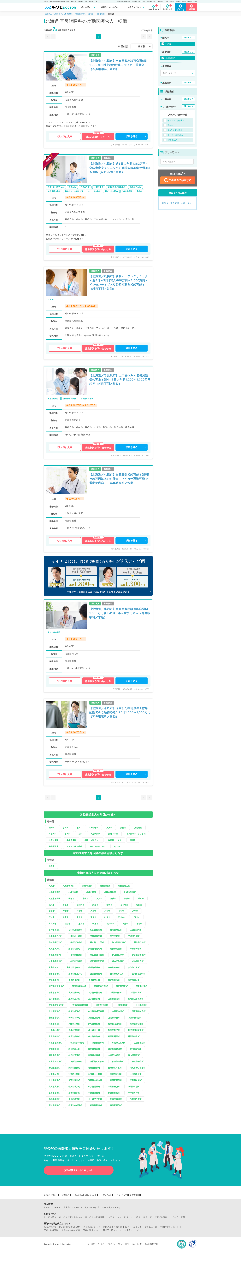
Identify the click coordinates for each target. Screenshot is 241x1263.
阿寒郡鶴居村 (116, 1099)
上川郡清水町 (54, 1080)
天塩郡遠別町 (54, 1024)
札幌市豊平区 (54, 892)
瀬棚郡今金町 (74, 948)
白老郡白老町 (114, 1055)
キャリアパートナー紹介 (128, 1217)
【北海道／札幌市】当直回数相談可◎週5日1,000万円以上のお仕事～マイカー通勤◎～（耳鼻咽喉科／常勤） (118, 65)
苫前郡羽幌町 (114, 1017)
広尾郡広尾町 (54, 1086)
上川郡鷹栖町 (74, 992)
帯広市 (141, 898)
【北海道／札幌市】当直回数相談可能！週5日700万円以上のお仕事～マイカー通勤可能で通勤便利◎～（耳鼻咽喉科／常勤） (119, 479)
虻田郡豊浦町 (74, 1055)
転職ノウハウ (50, 1227)
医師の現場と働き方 (112, 1227)
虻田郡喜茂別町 (55, 961)
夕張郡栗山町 (94, 980)
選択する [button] (187, 37)
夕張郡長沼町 (74, 980)
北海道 (90, 14)
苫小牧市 (124, 905)
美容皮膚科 (71, 840)
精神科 (52, 827)
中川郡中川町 (118, 1011)
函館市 (71, 898)
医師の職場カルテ (91, 1230)
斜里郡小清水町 (55, 1042)
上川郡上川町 (74, 999)
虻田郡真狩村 (118, 955)
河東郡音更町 (54, 1074)
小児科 (65, 827)
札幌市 (52, 886)
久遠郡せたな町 (95, 948)
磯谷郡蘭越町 (76, 955)
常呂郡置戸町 (98, 1042)
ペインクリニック (98, 846)
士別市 (121, 911)
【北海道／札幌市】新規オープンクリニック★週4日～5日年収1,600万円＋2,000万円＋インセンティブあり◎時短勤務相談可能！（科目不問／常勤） (118, 282)
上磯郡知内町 (136, 930)
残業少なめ (172, 140)
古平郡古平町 (114, 967)
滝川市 (93, 917)
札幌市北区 (87, 886)
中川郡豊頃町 (114, 1086)
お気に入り (66, 136)
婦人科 (67, 834)
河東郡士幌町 (74, 1074)
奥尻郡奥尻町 (54, 948)
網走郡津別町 (94, 1036)
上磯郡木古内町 (55, 936)
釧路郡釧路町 (114, 1093)
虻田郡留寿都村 (138, 955)
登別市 (67, 923)
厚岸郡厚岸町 (134, 1093)
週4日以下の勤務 (175, 130)
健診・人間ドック (92, 840)
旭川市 (99, 898)
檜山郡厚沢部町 (119, 942)
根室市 (65, 917)
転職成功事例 (161, 1217)
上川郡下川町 (54, 1011)
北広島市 (110, 923)
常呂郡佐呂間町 (119, 1042)
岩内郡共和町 (118, 961)
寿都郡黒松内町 (55, 955)
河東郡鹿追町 (116, 1074)
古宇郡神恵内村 (73, 967)
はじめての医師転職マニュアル (100, 1217)
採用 (127, 1244)
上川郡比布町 (136, 992)
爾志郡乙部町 (139, 942)
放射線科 (138, 827)
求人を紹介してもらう (98, 136)
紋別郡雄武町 (136, 1049)
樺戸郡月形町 (114, 980)
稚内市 (139, 905)
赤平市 (93, 911)
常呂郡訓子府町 (77, 1042)
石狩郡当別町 (54, 930)
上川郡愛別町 (54, 999)
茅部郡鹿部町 (96, 936)
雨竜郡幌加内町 (138, 1011)
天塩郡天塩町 (74, 1024)
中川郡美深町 (74, 1011)
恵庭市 (81, 923)
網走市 (95, 905)
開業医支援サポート (169, 1227)
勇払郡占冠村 (102, 1005)
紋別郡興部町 (94, 1049)
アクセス (101, 1244)
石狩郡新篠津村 (75, 930)
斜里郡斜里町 (114, 1036)
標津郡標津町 (96, 1105)
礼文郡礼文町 (94, 1030)
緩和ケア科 (113, 834)
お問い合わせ (107, 1195)
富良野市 (52, 923)
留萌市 (109, 905)
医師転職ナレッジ (92, 1227)
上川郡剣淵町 (141, 1005)
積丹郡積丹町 (94, 967)
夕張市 (65, 905)
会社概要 (91, 1244)
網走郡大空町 (54, 1055)
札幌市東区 (105, 886)
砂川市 (107, 917)
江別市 (79, 911)
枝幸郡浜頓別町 (115, 1024)
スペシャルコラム (133, 1227)
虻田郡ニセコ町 (97, 955)
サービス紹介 (50, 1217)
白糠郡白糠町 (136, 1099)
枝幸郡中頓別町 (137, 1024)
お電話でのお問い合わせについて (186, 1)
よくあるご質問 (177, 1217)
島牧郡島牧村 (116, 948)
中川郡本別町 (134, 1086)
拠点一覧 (160, 1)
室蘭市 (113, 898)
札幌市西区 (91, 892)
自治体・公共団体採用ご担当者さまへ (128, 1)
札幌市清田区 (54, 898)
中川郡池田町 (94, 1086)
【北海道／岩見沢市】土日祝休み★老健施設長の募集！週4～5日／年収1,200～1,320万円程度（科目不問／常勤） (119, 379)
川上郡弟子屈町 (95, 1099)
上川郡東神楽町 (95, 992)
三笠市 (52, 917)
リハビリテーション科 (136, 834)
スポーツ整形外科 (74, 846)
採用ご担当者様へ (50, 1195)
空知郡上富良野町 (136, 999)
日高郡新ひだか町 (137, 1067)
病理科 (133, 840)
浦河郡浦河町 (74, 1067)
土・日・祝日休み (175, 135)
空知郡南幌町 (96, 973)
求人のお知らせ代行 (70, 1230)
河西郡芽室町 (74, 1080)
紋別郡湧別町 (54, 1049)
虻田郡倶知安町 (97, 961)
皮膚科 (109, 827)
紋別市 (107, 911)
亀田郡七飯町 (76, 936)
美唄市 (52, 911)
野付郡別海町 (54, 1105)
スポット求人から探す (110, 1207)
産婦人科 (52, 834)
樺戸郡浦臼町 (134, 980)
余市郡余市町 (54, 973)
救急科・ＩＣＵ (115, 840)
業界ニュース (151, 1227)
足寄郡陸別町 (74, 1093)
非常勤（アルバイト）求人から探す (80, 1207)
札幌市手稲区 (130, 892)
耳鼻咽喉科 (100, 14)
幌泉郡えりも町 (115, 1067)
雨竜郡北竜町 (141, 986)
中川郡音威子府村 (96, 1011)
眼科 (78, 827)
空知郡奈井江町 (117, 973)
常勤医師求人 (80, 14)
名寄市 (135, 911)
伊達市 (95, 923)
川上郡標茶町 (74, 1099)
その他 (117, 846)
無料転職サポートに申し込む (78, 1170)
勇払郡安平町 (76, 1061)
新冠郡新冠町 (54, 1067)
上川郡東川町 (94, 999)
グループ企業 (137, 1244)
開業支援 (135, 1195)
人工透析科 (95, 834)
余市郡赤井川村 (75, 973)
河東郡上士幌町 (95, 1074)
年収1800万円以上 (176, 120)
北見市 (52, 905)
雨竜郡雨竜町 (122, 986)
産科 (80, 834)
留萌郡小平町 (74, 1017)
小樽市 (85, 898)
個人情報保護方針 (151, 1244)
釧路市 (127, 898)
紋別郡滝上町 (74, 1049)
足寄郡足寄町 (54, 1093)
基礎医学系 (53, 846)
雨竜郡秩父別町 (101, 986)
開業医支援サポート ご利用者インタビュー (123, 1230)
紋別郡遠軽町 (139, 1042)
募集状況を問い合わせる (98, 249)
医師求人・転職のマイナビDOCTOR (59, 14)
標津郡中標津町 (75, 1105)
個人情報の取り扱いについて (85, 1195)
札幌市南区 (73, 892)
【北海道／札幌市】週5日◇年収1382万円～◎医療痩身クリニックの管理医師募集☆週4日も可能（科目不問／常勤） (119, 168)
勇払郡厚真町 (134, 1055)
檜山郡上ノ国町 (97, 942)
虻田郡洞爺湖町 (55, 1061)
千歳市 (79, 917)
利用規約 (65, 1195)
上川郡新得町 (136, 1074)
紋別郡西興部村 (115, 1049)
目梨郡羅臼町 (116, 1105)
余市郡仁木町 (134, 967)
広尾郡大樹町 (136, 1080)
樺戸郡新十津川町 (56, 986)
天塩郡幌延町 (54, 1036)
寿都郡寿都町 (136, 948)
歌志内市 (122, 917)
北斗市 (139, 923)
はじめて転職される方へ (70, 1217)
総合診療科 (53, 840)
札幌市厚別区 (110, 892)
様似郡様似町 (94, 1067)
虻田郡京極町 (76, 961)
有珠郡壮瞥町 (94, 1055)
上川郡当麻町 (116, 992)
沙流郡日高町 (118, 1061)
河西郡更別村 (116, 1080)
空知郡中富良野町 (56, 1005)
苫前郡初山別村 (135, 1017)
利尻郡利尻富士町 (136, 1030)
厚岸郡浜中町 (54, 1099)
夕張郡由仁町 (54, 980)
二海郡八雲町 (134, 936)
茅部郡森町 (115, 936)
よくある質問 (170, 1)
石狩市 (125, 923)
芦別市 (65, 911)
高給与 (170, 125)
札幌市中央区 (68, 886)
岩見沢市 (80, 905)
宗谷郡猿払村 (94, 1024)
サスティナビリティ (114, 1244)
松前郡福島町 (116, 930)
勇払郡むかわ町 (97, 1061)
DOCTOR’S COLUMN (70, 1227)
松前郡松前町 (96, 930)
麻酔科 (123, 827)
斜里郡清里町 (134, 1036)
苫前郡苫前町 (94, 1017)
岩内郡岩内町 (138, 961)
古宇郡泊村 (53, 967)
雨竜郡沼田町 (54, 992)
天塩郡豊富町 (74, 1030)
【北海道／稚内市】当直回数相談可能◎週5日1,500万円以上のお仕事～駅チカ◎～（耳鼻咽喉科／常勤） (119, 613)
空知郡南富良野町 (80, 1005)
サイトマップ (122, 1195)
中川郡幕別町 (74, 1086)
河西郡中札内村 (95, 1080)
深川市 (137, 917)
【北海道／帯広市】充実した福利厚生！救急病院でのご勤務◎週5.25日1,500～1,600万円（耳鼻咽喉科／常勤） (119, 712)
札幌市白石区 (124, 886)
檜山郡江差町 (76, 942)
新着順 (141, 46)
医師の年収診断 (51, 1230)
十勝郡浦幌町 (94, 1093)
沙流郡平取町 (138, 1061)
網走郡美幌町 (74, 1036)
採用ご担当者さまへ (149, 1)
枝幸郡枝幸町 (54, 1030)
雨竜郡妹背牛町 (79, 986)
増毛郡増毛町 (54, 1017)
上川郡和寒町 (122, 1005)
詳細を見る (132, 136)
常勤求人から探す (52, 1207)
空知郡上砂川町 (138, 973)
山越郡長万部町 (55, 942)
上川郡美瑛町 (114, 999)
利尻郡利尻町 (114, 1030)
